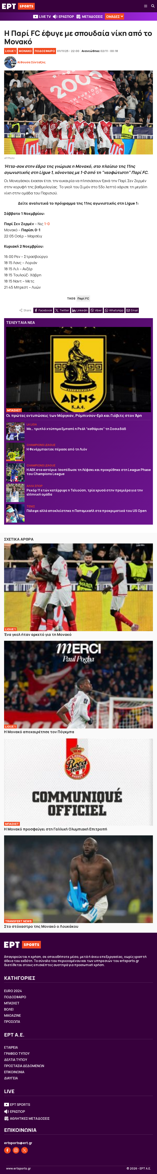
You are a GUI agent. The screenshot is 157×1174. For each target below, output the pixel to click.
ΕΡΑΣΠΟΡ (66, 16)
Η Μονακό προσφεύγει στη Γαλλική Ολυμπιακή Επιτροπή (55, 829)
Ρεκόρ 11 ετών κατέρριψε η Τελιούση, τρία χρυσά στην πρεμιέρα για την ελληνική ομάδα (85, 492)
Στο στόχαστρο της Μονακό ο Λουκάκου (41, 926)
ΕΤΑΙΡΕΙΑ (11, 1047)
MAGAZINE (12, 1015)
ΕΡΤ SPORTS (20, 1104)
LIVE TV (45, 16)
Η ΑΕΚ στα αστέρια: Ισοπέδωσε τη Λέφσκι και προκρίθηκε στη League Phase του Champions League (89, 471)
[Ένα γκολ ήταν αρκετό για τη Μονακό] (78, 587)
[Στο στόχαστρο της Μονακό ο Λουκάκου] (78, 879)
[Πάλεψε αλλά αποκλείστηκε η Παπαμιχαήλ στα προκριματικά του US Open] (15, 513)
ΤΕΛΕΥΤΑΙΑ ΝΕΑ (20, 322)
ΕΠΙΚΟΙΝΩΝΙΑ (14, 1072)
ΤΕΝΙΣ (31, 506)
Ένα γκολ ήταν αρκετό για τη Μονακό (38, 634)
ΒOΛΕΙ (8, 1009)
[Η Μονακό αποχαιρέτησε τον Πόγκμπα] (78, 684)
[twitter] (24, 1150)
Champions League (41, 445)
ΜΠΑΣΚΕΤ (14, 410)
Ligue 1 (10, 51)
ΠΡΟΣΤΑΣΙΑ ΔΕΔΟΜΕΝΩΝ (24, 1066)
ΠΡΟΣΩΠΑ (12, 1021)
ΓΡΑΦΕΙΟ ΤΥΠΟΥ (17, 1053)
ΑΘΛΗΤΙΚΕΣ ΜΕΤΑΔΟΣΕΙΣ (30, 1118)
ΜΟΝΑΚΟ (25, 51)
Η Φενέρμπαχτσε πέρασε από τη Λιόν (57, 449)
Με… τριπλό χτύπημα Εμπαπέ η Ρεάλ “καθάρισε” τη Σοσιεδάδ (76, 428)
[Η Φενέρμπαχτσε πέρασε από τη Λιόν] (15, 452)
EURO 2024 (13, 991)
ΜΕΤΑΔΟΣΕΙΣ (92, 16)
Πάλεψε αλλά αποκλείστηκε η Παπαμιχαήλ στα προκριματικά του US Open (87, 510)
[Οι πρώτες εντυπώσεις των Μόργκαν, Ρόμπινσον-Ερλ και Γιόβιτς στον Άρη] (78, 369)
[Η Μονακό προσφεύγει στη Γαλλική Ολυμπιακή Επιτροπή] (78, 782)
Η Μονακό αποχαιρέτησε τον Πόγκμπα (39, 731)
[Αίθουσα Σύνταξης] (10, 62)
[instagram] (16, 1150)
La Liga (32, 424)
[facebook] (7, 1150)
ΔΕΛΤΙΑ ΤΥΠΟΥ (15, 1059)
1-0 (47, 223)
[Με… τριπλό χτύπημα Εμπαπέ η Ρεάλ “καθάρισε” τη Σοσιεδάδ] (15, 431)
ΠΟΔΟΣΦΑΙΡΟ (45, 51)
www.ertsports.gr (18, 1168)
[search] (153, 6)
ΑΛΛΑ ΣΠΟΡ (35, 486)
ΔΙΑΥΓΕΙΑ (11, 1078)
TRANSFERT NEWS (18, 921)
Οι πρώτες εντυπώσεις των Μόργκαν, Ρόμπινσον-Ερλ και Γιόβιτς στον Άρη (74, 415)
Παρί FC (83, 298)
